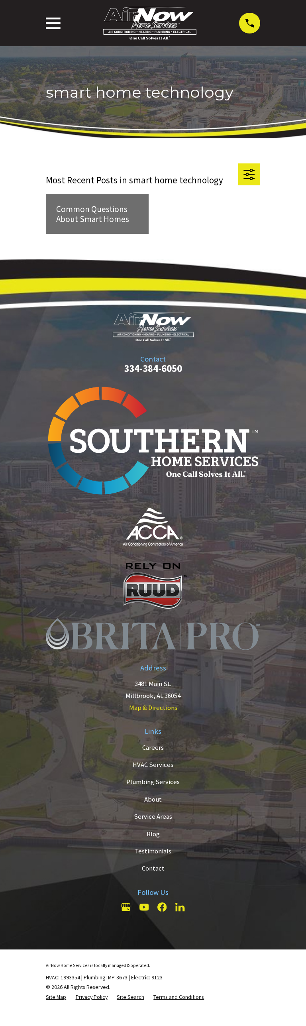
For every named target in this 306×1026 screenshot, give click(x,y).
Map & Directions (153, 708)
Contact (153, 868)
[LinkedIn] (179, 907)
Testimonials (153, 851)
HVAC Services (153, 765)
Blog (153, 834)
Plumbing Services (153, 782)
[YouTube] (144, 907)
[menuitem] (56, 997)
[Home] (149, 23)
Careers (153, 747)
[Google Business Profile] (125, 907)
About (153, 799)
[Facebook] (162, 907)
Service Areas (153, 816)
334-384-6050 (153, 368)
